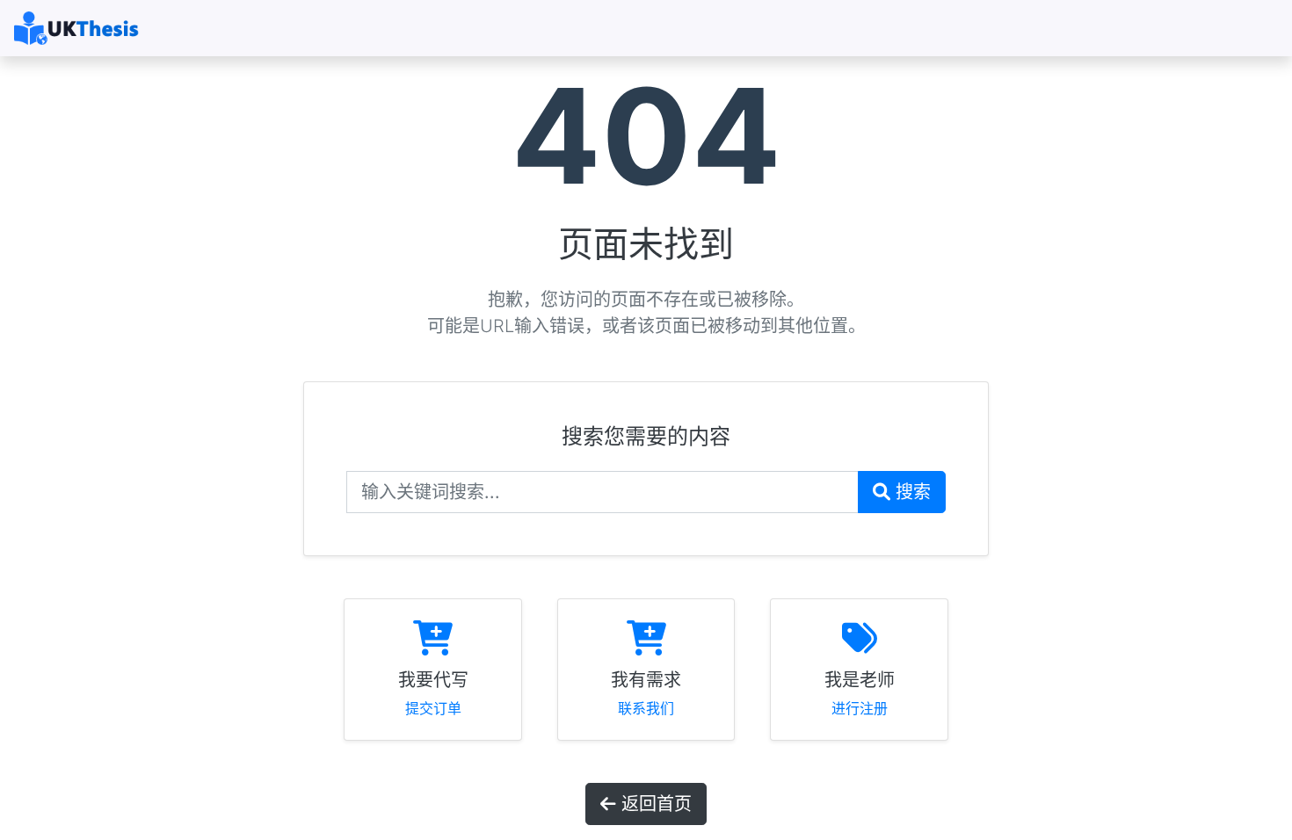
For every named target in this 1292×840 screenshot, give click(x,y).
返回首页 (654, 804)
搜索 (910, 492)
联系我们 (646, 708)
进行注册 (859, 708)
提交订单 (433, 708)
